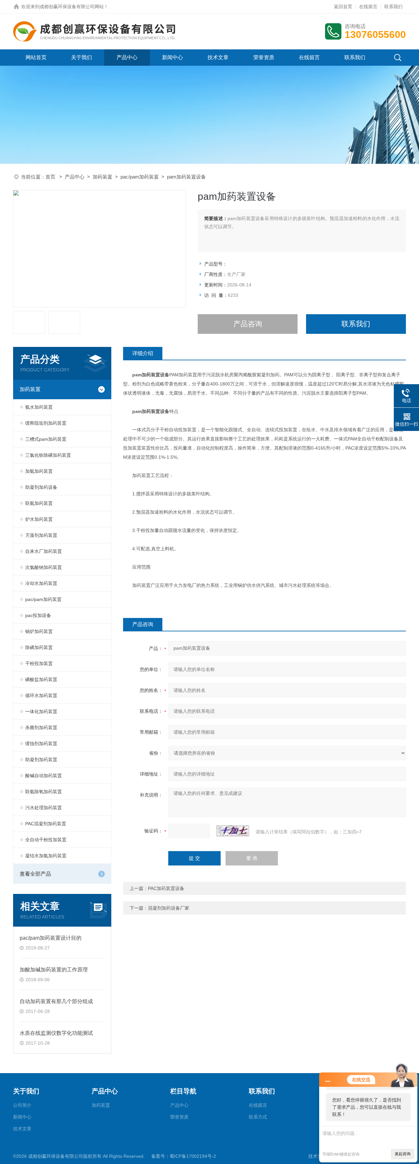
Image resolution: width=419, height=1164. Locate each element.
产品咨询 (247, 324)
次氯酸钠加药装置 (43, 567)
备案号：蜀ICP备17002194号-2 (183, 1156)
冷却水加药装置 (41, 583)
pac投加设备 (38, 615)
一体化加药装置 (41, 711)
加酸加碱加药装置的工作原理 (54, 969)
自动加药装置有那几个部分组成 (56, 1001)
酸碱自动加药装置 (43, 775)
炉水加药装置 (39, 519)
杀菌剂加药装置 (41, 727)
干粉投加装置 (39, 663)
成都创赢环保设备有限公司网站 (72, 6)
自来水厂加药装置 (43, 551)
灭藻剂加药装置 (41, 535)
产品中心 (127, 57)
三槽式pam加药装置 (45, 439)
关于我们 (81, 57)
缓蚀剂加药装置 (41, 743)
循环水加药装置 (41, 695)
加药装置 (102, 177)
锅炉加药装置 (39, 631)
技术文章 (218, 57)
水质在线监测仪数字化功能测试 (56, 1033)
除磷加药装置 (39, 647)
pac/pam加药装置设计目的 (51, 938)
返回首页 (343, 6)
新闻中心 (172, 57)
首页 (51, 177)
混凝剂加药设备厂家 (168, 908)
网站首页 (36, 57)
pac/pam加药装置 (139, 177)
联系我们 (393, 6)
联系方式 (258, 1117)
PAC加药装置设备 (166, 888)
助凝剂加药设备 (41, 487)
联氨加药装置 (39, 503)
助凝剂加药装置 (41, 759)
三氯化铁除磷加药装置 (48, 455)
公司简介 (22, 1105)
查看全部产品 (35, 874)
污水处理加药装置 (43, 807)
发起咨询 (402, 1154)
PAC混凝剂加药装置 (45, 823)
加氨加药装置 (39, 471)
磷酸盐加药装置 (41, 679)
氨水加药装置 (39, 407)
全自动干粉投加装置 (45, 839)
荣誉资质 (263, 57)
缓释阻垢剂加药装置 (45, 423)
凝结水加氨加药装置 (45, 855)
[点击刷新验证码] (232, 830)
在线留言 (368, 6)
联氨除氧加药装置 (43, 791)
